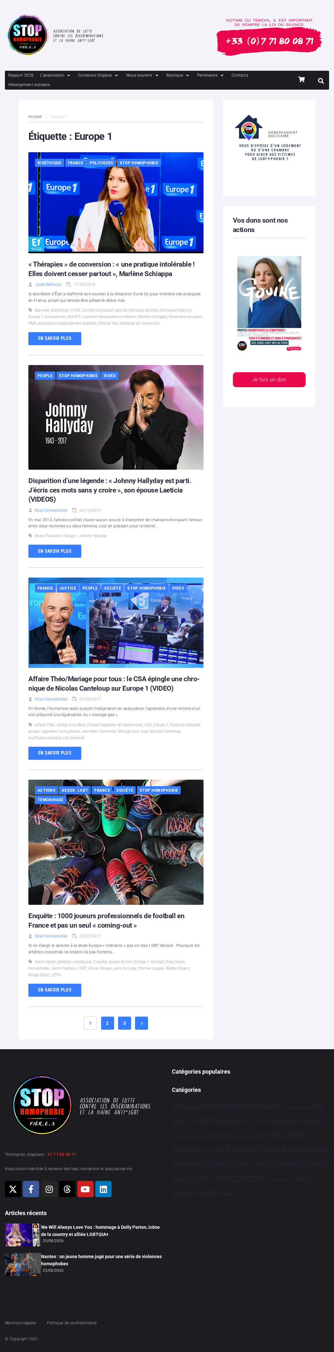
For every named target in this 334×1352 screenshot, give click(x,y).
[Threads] (67, 1189)
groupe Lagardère (42, 731)
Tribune (282, 1180)
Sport (180, 1179)
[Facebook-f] (31, 1189)
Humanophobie (251, 1149)
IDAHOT (74, 317)
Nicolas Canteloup (165, 731)
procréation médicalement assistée (67, 323)
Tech (270, 1180)
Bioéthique (50, 162)
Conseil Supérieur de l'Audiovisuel (115, 725)
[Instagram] (49, 1189)
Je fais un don (269, 379)
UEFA (56, 975)
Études (225, 1193)
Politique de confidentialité (72, 1323)
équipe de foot (121, 962)
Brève (248, 1123)
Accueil (35, 116)
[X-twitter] (13, 1189)
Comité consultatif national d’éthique (113, 310)
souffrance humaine (44, 738)
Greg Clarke (175, 962)
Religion (266, 1164)
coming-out (82, 962)
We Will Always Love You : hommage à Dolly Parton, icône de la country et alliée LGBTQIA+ (100, 1231)
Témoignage (51, 799)
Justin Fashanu (63, 968)
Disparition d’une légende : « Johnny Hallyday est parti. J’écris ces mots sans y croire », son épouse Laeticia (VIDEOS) (109, 490)
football (157, 962)
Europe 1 (35, 317)
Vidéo (109, 375)
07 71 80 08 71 (62, 1154)
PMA (32, 323)
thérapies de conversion (139, 323)
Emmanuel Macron (175, 310)
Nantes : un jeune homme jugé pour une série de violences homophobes (101, 1260)
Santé (287, 1163)
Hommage (210, 1150)
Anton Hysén (45, 962)
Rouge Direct (39, 975)
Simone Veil (108, 323)
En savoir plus (54, 338)
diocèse (151, 310)
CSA (148, 725)
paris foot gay (125, 968)
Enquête (100, 962)
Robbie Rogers (178, 968)
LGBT (82, 968)
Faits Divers (283, 1135)
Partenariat (318, 1150)
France (76, 162)
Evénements (246, 1136)
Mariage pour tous (133, 731)
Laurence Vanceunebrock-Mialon (109, 317)
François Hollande (185, 725)
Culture (310, 1121)
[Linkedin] (103, 1189)
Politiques (102, 162)
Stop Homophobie (139, 162)
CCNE (75, 310)
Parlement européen (185, 317)
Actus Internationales (239, 1106)
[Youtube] (85, 1189)
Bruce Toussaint (48, 536)
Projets (245, 1164)
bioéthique (59, 310)
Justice (67, 588)
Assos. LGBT (75, 790)
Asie (306, 1107)
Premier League (151, 968)
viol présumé (73, 738)
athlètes (64, 962)
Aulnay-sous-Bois (71, 725)
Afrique (291, 1107)
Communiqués (277, 1121)
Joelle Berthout (48, 284)
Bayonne (42, 310)
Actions (46, 790)
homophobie (55, 317)
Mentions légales (20, 1323)
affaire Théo (45, 725)
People (45, 375)
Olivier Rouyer (100, 968)
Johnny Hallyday (93, 536)
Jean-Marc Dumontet (98, 731)
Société (112, 588)
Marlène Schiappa (152, 317)
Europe (219, 1135)
